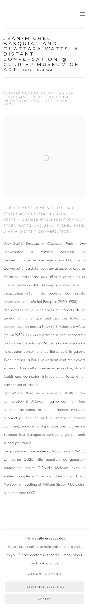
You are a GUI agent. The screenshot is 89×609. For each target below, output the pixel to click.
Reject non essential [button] (45, 587)
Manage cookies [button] (44, 574)
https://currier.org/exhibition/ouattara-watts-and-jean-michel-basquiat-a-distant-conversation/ (44, 225)
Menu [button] (81, 14)
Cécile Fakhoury (32, 14)
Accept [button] (44, 599)
